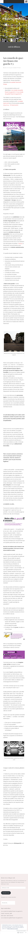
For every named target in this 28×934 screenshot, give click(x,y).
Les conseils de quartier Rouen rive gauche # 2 (12, 917)
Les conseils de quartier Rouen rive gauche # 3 (13, 60)
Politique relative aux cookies (12, 928)
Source (20, 243)
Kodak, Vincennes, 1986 (6, 913)
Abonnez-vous (6, 892)
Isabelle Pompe (17, 67)
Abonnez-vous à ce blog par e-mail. (8, 878)
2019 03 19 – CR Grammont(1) (10, 105)
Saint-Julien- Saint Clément (7, 915)
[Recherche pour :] (8, 902)
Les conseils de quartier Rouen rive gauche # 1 (11, 911)
